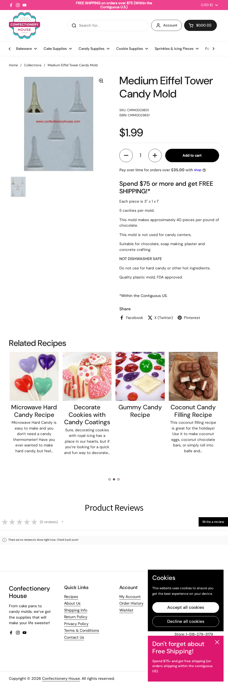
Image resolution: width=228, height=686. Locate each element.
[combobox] (108, 25)
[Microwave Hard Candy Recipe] (34, 376)
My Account (130, 596)
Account (170, 25)
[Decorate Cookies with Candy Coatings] (87, 376)
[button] (200, 25)
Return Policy (75, 616)
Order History (131, 603)
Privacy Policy (76, 623)
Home (13, 65)
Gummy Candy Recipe (140, 411)
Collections (32, 65)
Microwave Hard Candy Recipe (34, 411)
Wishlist (126, 610)
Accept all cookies (185, 607)
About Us (72, 603)
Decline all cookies (185, 621)
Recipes (71, 596)
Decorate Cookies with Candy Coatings (87, 414)
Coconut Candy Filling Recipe (193, 411)
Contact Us (74, 637)
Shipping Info (75, 610)
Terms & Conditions (81, 630)
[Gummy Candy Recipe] (140, 376)
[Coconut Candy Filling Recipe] (193, 376)
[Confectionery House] (24, 25)
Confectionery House (61, 678)
